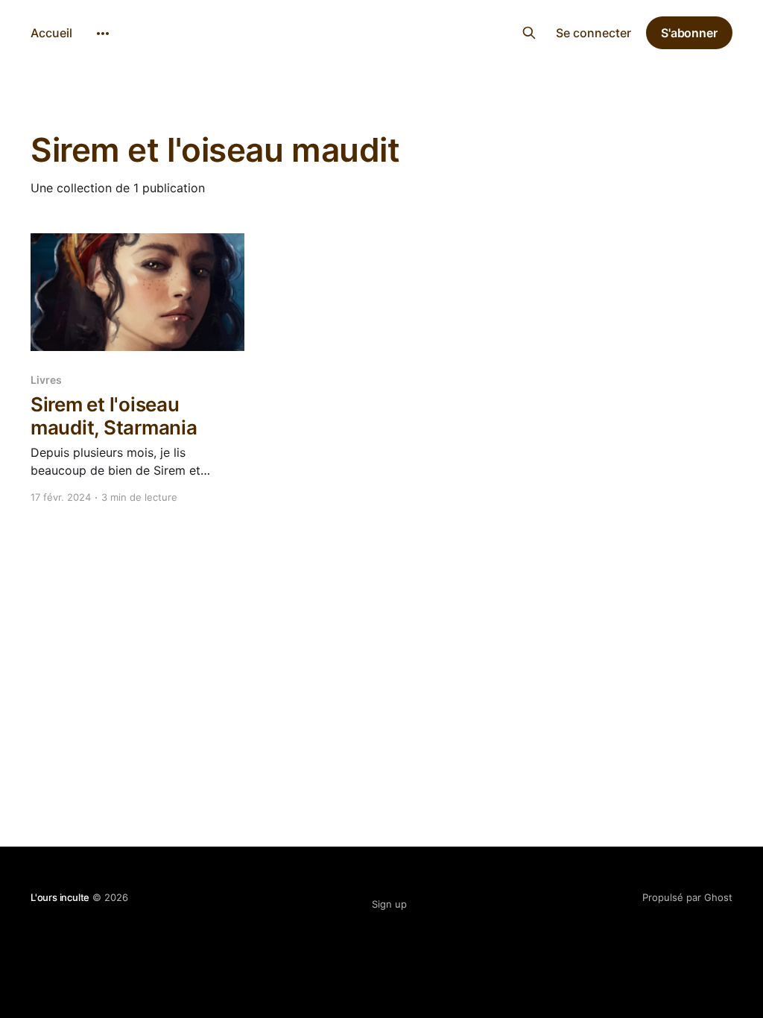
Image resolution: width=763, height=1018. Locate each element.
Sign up (389, 904)
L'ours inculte (381, 31)
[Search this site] (529, 33)
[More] (103, 33)
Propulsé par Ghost (687, 897)
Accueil (51, 32)
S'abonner (689, 32)
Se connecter (593, 32)
